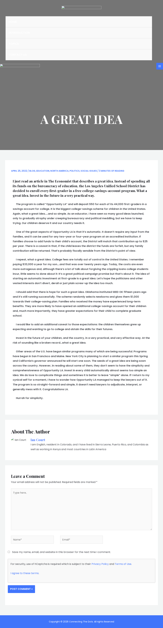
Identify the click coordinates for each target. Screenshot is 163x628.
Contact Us (18, 55)
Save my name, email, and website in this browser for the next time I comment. (61, 552)
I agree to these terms (25, 573)
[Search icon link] (156, 38)
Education (42, 170)
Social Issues (89, 170)
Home (13, 22)
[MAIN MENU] (159, 66)
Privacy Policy (100, 564)
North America (59, 170)
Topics (14, 44)
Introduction (19, 33)
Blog (32, 170)
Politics (75, 170)
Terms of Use (123, 564)
